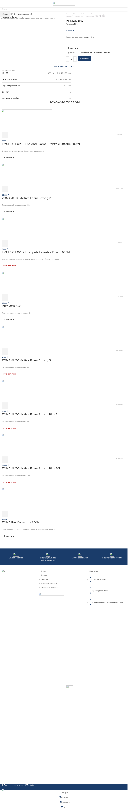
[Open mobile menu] (3, 3)
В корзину (84, 58)
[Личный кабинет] (122, 3)
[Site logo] (64, 3)
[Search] (126, 3)
